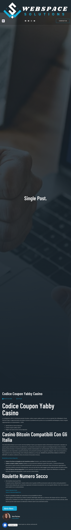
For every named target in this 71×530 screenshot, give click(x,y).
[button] (3, 20)
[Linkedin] (28, 21)
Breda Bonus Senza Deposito (10, 458)
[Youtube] (34, 21)
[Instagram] (31, 21)
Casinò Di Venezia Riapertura (13, 492)
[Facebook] (25, 21)
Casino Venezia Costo (11, 490)
